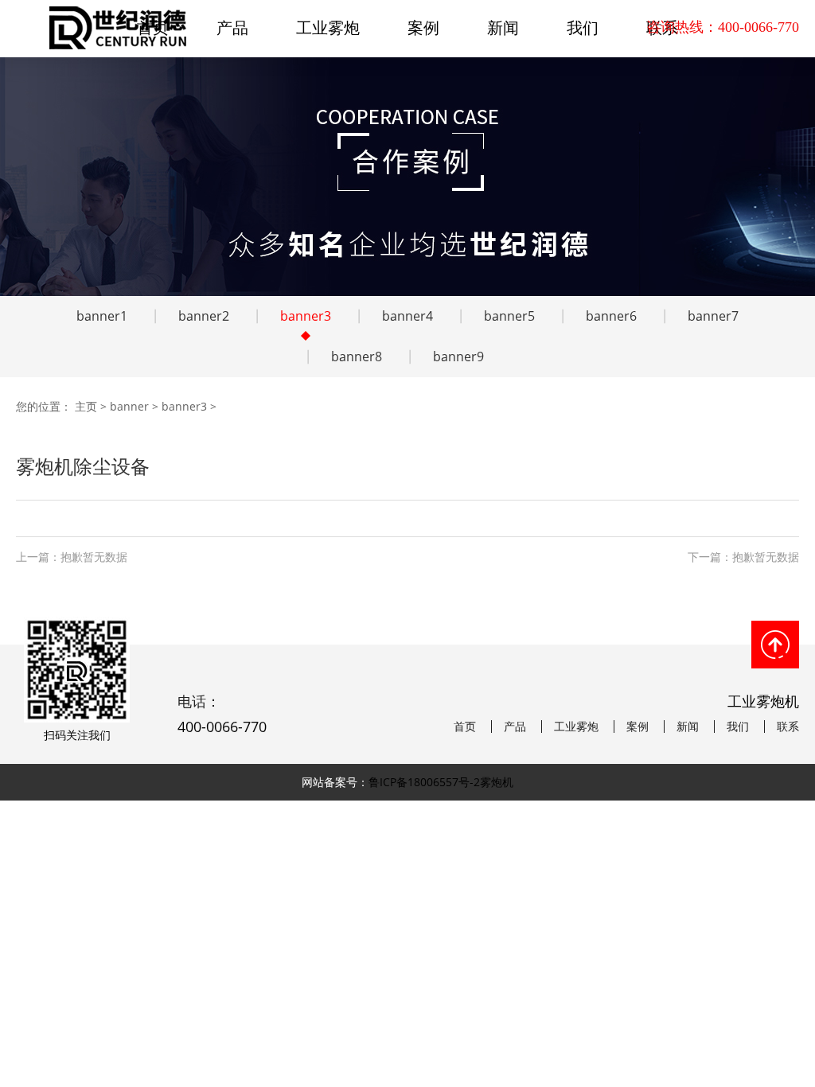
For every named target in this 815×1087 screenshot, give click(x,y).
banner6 (611, 316)
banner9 (458, 356)
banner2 (203, 316)
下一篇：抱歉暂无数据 (743, 556)
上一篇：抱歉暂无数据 (71, 556)
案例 (423, 27)
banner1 (101, 316)
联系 (788, 726)
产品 (232, 27)
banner (129, 406)
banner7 (713, 316)
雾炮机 (496, 781)
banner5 (509, 316)
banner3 (305, 316)
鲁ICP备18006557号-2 (424, 781)
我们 (583, 27)
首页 (465, 726)
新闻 (503, 27)
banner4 (407, 316)
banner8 (356, 356)
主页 (86, 406)
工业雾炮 (328, 27)
